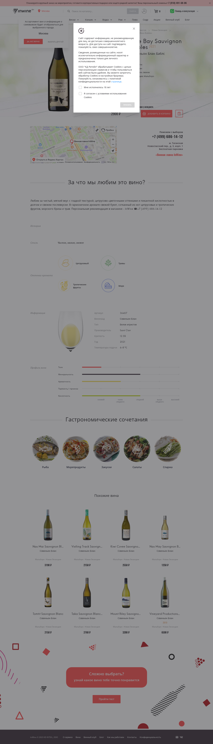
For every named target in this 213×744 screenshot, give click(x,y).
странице (116, 81)
